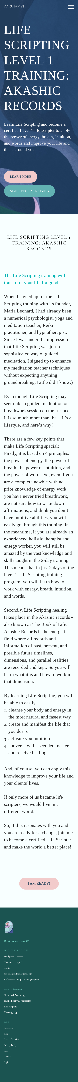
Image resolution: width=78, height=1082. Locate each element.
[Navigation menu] (71, 7)
